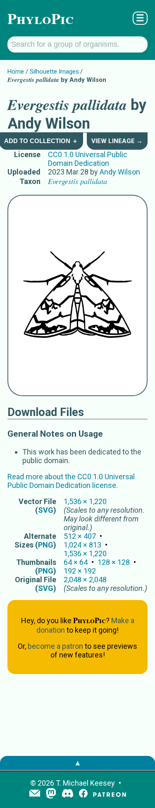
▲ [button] (77, 762)
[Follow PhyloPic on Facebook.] (83, 794)
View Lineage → (117, 141)
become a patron (55, 646)
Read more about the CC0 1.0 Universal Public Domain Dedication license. (71, 481)
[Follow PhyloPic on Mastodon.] (51, 794)
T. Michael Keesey (85, 783)
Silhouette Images (54, 71)
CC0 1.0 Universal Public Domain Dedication (87, 158)
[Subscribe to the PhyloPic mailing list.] (35, 794)
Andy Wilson (120, 171)
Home (15, 71)
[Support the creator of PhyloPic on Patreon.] (109, 794)
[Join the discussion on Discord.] (68, 794)
